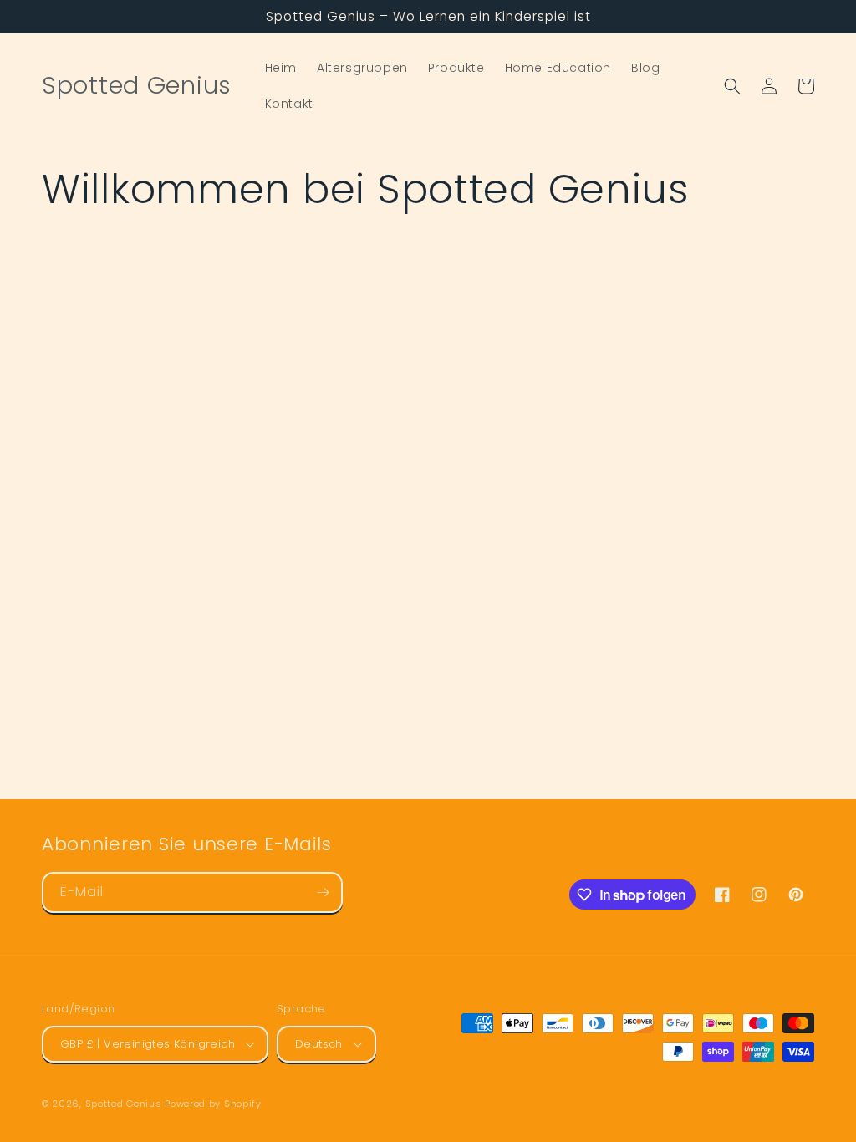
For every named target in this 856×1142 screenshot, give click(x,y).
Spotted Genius (123, 1103)
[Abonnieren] (322, 892)
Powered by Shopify (213, 1103)
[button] (732, 86)
